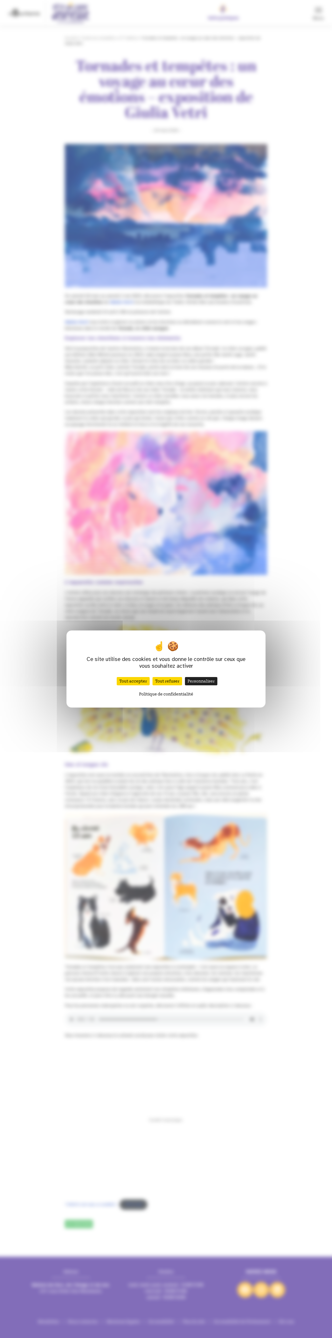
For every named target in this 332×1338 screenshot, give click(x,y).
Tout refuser (167, 681)
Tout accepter (133, 681)
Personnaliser (201, 681)
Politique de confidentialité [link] (166, 694)
